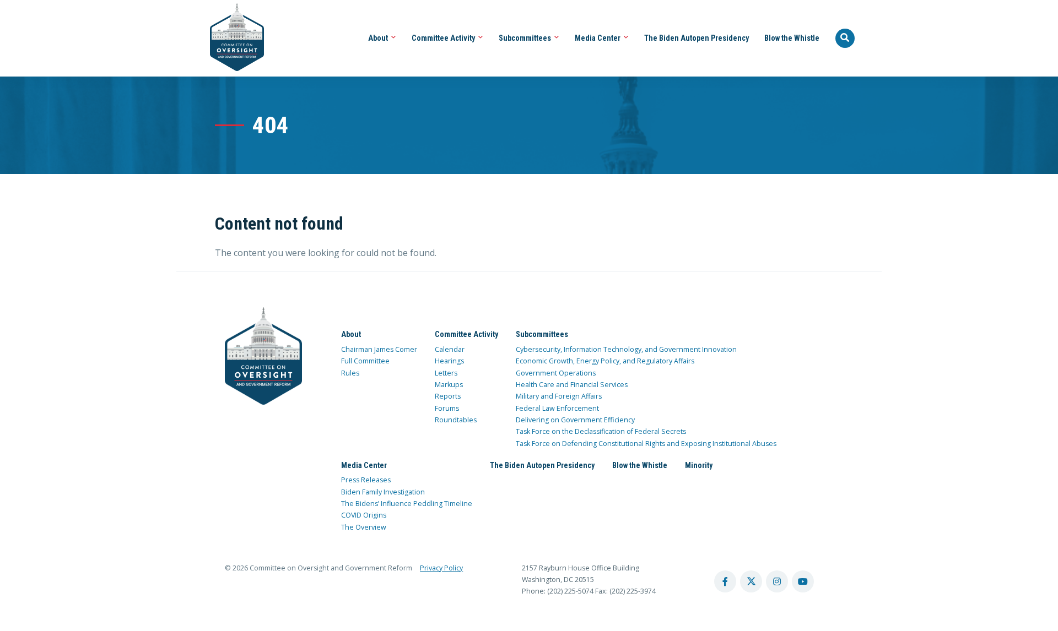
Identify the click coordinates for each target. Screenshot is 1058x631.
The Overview (363, 527)
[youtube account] (803, 581)
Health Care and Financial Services (572, 384)
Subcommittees (526, 38)
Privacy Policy (441, 568)
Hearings (449, 361)
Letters (446, 373)
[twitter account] (751, 581)
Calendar (450, 349)
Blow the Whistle (791, 38)
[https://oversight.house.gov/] (231, 38)
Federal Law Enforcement (557, 408)
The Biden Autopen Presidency (696, 38)
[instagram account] (777, 581)
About (379, 38)
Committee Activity (444, 38)
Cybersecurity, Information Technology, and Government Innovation (626, 349)
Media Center (598, 38)
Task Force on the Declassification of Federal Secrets (601, 431)
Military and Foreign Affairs (559, 396)
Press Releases (366, 480)
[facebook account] (725, 581)
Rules (350, 373)
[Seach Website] (845, 38)
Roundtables (456, 420)
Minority (698, 465)
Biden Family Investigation (383, 492)
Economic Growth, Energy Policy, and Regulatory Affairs (605, 361)
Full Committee (365, 361)
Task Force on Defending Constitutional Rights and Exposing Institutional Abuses (646, 443)
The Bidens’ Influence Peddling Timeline (406, 503)
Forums (447, 408)
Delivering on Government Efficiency (575, 420)
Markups (449, 384)
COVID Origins (363, 515)
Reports (448, 396)
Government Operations (556, 373)
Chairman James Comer (379, 349)
